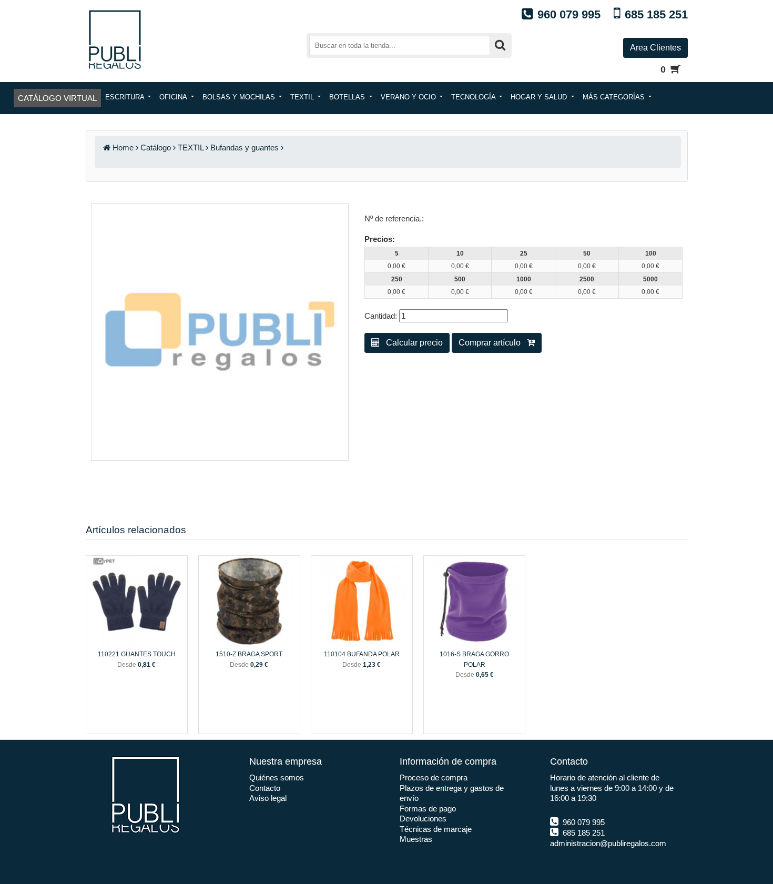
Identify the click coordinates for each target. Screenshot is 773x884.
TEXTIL (191, 147)
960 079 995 (583, 822)
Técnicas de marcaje (436, 829)
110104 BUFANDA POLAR (362, 654)
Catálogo (155, 147)
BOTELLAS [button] (348, 97)
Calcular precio (411, 342)
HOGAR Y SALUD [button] (540, 97)
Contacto (264, 788)
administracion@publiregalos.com (608, 843)
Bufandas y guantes (244, 147)
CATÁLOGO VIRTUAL (57, 98)
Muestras (416, 839)
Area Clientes (655, 47)
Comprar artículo (493, 342)
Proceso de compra (433, 777)
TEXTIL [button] (303, 97)
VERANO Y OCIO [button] (409, 97)
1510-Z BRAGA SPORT (249, 654)
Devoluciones (423, 818)
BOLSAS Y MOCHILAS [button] (239, 97)
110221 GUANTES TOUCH (137, 654)
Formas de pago (428, 808)
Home (123, 147)
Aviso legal (268, 798)
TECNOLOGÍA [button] (474, 97)
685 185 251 (583, 832)
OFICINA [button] (174, 97)
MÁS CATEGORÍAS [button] (615, 97)
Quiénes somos (276, 777)
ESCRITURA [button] (125, 97)
